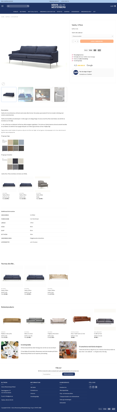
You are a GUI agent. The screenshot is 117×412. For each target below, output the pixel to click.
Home (2, 16)
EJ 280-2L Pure (98, 333)
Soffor (8, 16)
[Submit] (28, 6)
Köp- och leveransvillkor (66, 393)
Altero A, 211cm (28, 333)
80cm (31, 226)
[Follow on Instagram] (93, 387)
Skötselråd (63, 402)
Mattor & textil (33, 11)
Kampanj (66, 11)
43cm (31, 234)
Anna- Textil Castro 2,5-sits (78, 333)
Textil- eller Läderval (77, 32)
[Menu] (2, 6)
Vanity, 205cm (6, 195)
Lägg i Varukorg (97, 41)
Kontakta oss (34, 390)
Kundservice (63, 387)
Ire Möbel (32, 215)
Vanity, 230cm (22, 195)
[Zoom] (3, 83)
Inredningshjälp (86, 11)
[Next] (63, 53)
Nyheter (59, 11)
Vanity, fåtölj (39, 195)
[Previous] (4, 53)
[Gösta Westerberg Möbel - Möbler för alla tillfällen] (58, 6)
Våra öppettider (64, 390)
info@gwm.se (9, 396)
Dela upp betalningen (65, 399)
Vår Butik (33, 387)
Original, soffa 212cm (53, 333)
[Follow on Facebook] (90, 387)
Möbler (15, 11)
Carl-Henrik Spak (34, 219)
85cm (31, 230)
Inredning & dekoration (47, 11)
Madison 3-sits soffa (6, 333)
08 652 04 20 (9, 400)
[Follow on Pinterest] (96, 387)
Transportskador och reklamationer (69, 396)
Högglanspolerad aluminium (37, 238)
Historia (32, 393)
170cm (31, 222)
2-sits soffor (14, 16)
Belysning (23, 11)
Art (94, 11)
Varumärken (75, 11)
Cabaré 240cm (51, 290)
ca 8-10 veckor (34, 242)
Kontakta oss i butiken (85, 74)
